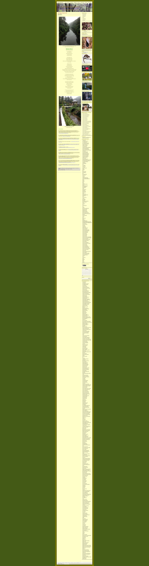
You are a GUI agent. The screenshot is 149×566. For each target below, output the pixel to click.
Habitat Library (89, 2)
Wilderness (83, 259)
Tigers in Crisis (84, 518)
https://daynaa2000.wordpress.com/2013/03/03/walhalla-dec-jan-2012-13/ (67, 147)
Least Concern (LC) (84, 197)
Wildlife (83, 260)
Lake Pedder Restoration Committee (86, 424)
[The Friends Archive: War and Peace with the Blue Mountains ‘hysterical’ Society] (87, 107)
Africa (83, 164)
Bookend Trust (83, 319)
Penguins (83, 207)
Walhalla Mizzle (60, 14)
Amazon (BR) (83, 165)
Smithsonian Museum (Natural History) (86, 490)
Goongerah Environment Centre (85, 395)
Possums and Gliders (84, 215)
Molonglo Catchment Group (85, 431)
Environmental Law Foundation (85, 369)
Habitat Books (83, 20)
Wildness (86, 2)
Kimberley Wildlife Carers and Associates (86, 422)
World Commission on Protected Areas (86, 553)
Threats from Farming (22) (84, 119)
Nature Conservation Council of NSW (86, 447)
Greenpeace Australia (84, 398)
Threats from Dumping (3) (84, 118)
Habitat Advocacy (84, 189)
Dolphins (83, 180)
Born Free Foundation (84, 320)
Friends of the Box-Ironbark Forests (86, 389)
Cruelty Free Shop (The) (84, 345)
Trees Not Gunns (84, 524)
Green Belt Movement (84, 397)
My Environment (84, 433)
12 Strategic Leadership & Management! (86, 147)
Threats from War (84, 250)
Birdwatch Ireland (84, 313)
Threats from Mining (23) (84, 124)
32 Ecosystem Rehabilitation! (85, 156)
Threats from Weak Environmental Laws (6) (86, 131)
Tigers (83, 256)
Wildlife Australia (84, 541)
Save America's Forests (84, 476)
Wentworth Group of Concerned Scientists (86, 535)
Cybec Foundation (84, 347)
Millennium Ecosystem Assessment (86, 430)
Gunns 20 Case (84, 399)
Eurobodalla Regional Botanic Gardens (86, 373)
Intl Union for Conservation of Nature (86, 414)
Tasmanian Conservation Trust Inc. (86, 502)
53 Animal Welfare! (84, 163)
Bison (83, 173)
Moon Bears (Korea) (84, 432)
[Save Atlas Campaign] (87, 96)
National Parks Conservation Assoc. (86, 439)
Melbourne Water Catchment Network (86, 429)
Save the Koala (83, 482)
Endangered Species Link (85, 362)
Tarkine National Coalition (85, 500)
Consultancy (71, 2)
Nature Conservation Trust (85, 448)
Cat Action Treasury (84, 330)
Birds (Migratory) (84, 172)
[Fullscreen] (91, 70)
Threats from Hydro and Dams (85, 240)
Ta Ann (83, 498)
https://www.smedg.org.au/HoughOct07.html (63, 133)
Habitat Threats (82, 2)
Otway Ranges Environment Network (86, 459)
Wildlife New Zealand (84, 544)
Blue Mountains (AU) (84, 174)
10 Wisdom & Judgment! (84, 145)
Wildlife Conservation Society (85, 542)
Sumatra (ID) (83, 225)
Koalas (83, 196)
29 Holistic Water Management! (85, 154)
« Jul (82, 275)
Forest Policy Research (84, 381)
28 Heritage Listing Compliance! (85, 153)
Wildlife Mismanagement (84, 543)
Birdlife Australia (84, 311)
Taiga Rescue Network (84, 499)
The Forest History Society (85, 508)
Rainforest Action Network (85, 467)
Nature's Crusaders (84, 449)
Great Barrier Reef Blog (84, 396)
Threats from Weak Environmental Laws (86, 251)
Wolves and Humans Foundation (85, 550)
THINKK (83, 517)
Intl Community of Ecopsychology (85, 413)
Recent (82, 52)
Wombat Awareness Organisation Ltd (86, 551)
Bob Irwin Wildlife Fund (84, 318)
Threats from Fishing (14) (84, 120)
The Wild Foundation (84, 515)
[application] (87, 68)
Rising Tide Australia (84, 472)
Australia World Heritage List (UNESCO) (86, 292)
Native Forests (83, 442)
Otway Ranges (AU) (84, 205)
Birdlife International (84, 312)
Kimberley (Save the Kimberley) (85, 421)
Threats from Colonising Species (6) (85, 114)
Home (65, 2)
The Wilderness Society (84, 516)
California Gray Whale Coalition (85, 328)
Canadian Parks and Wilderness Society (86, 329)
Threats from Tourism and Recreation (86, 248)
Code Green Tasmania (84, 336)
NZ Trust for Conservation (85, 456)
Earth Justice (83, 352)
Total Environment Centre (85, 519)
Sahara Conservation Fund (85, 475)
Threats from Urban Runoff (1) (85, 129)
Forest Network (84, 379)
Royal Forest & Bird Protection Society (86, 473)
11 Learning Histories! (84, 146)
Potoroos (83, 216)
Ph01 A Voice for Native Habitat (85, 208)
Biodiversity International (85, 310)
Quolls (83, 217)
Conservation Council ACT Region (86, 338)
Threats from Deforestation (85, 231)
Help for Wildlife (84, 404)
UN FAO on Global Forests (85, 527)
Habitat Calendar (84, 18)
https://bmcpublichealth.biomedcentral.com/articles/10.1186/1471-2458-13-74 (67, 162)
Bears (83, 170)
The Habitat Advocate (70, 7)
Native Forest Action (84, 440)
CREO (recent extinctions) (85, 344)
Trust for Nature (84, 525)
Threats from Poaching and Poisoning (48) (86, 126)
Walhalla (59, 168)
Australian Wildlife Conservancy (85, 304)
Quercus (83, 465)
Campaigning (75, 2)
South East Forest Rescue (85, 493)
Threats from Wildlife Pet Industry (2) (85, 132)
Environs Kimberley (84, 370)
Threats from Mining (84, 241)
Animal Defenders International (85, 287)
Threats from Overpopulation (85, 242)
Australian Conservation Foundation (86, 294)
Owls (83, 206)
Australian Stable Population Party (85, 301)
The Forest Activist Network (85, 507)
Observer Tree (83, 457)
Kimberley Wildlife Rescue (85, 423)
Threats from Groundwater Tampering (86, 239)
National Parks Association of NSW (86, 438)
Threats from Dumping (84, 234)
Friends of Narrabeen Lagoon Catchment (86, 388)
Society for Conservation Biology (85, 491)
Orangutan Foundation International (86, 458)
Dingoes (83, 179)
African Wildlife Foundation (85, 284)
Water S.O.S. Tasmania (84, 534)
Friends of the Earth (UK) (85, 390)
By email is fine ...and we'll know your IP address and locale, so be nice (86, 137)
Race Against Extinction (84, 466)
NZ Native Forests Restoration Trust (86, 455)
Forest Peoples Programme (85, 380)
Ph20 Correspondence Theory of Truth (86, 213)
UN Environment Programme (85, 526)
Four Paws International (84, 386)
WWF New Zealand (84, 558)
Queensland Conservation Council (86, 464)
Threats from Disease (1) (84, 117)
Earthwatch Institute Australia (85, 354)
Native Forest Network (84, 441)
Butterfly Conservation (84, 326)
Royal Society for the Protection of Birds (86, 474)
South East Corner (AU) (84, 224)
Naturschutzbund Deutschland (85, 450)
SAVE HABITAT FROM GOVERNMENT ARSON (87, 222)
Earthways (83, 355)
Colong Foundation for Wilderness (86, 337)
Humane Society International (85, 406)
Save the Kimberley (84, 481)
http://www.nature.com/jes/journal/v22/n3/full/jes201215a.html (65, 158)
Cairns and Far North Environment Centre (86, 327)
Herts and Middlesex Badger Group (86, 405)
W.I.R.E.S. (83, 533)
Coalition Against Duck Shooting (85, 335)
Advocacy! (78, 2)
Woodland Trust (84, 552)
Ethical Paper (83, 372)
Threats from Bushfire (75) (84, 113)
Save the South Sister (84, 483)
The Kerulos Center (84, 509)
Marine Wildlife (83, 199)
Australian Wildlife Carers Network (85, 303)
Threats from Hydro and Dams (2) (85, 123)
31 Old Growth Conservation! (85, 155)
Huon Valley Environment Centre (85, 407)
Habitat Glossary (84, 19)
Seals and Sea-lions (84, 223)
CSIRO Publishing (84, 346)
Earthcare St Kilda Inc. (84, 353)
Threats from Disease (84, 233)
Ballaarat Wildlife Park (84, 309)
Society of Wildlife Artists (85, 492)
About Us (68, 2)
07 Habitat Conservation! (85, 144)
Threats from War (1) (84, 130)
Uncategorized (83, 257)
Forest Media (83, 378)
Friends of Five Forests (84, 387)
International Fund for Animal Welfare (86, 412)
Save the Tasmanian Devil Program (86, 484)
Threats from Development (85, 232)
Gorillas (83, 188)
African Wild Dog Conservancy (85, 283)
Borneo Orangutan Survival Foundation (86, 321)
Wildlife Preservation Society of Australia (86, 545)
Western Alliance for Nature (85, 536)
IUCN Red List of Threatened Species (86, 416)
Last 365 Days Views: (84, 34)
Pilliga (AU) (83, 214)
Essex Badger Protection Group (85, 371)
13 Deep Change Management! (85, 148)
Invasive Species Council (85, 415)
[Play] (82, 70)
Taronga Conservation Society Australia (86, 501)
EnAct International (84, 361)
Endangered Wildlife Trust (85, 363)
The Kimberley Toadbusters (85, 510)
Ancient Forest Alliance (84, 286)
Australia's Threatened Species (85, 293)
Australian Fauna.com (84, 295)
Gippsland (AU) (84, 187)
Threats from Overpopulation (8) (85, 125)
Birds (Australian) (84, 171)
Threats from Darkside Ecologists (85, 230)
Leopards (83, 198)
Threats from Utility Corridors (85, 249)
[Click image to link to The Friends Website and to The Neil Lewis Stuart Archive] (87, 77)
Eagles (83, 182)
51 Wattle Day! (83, 162)
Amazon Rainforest (84, 285)
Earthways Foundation (84, 356)
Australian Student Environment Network (86, 302)
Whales (83, 258)
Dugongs (83, 181)
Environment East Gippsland (85, 364)
